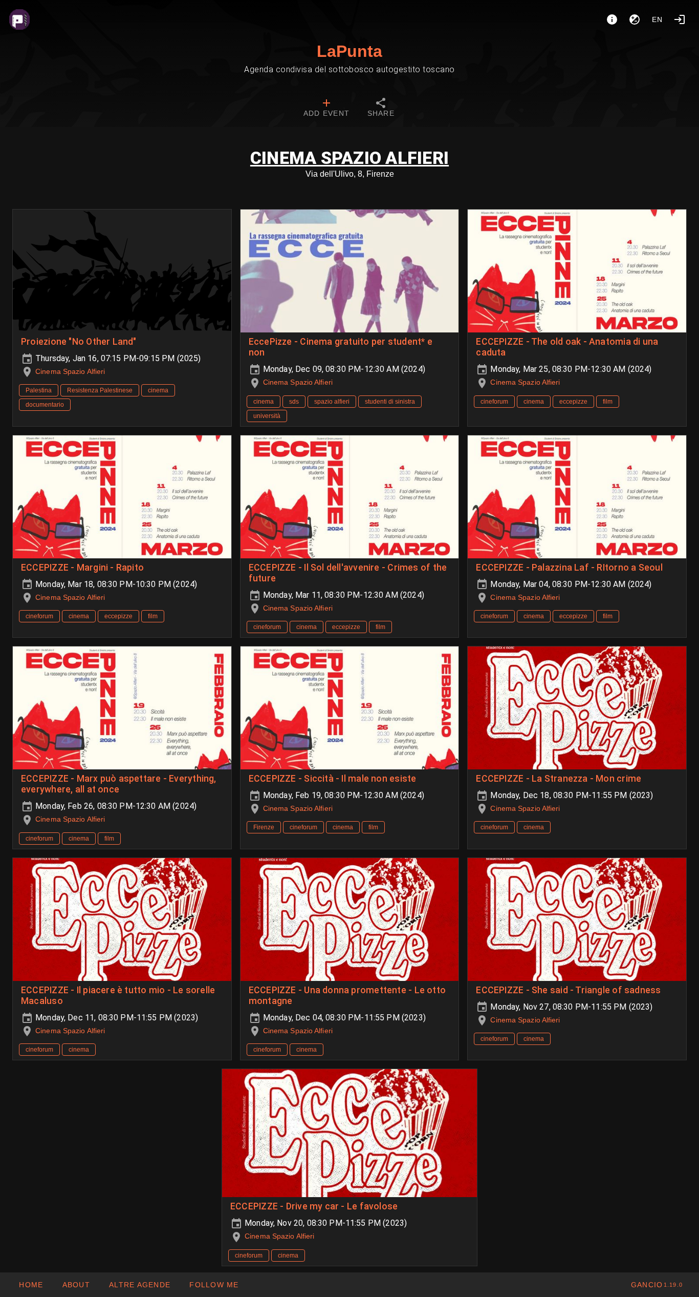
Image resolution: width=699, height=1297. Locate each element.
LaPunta (349, 51)
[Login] (679, 19)
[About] (612, 19)
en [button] (657, 19)
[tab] (326, 108)
